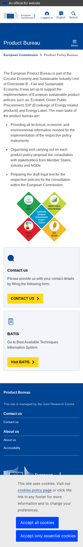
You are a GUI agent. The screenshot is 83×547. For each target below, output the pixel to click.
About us (10, 440)
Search (73, 17)
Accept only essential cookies (48, 535)
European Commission (21, 55)
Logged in (47, 17)
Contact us (11, 422)
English (61, 15)
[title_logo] (21, 14)
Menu (74, 45)
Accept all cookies (37, 522)
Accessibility (12, 448)
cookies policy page (35, 490)
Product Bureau (17, 392)
